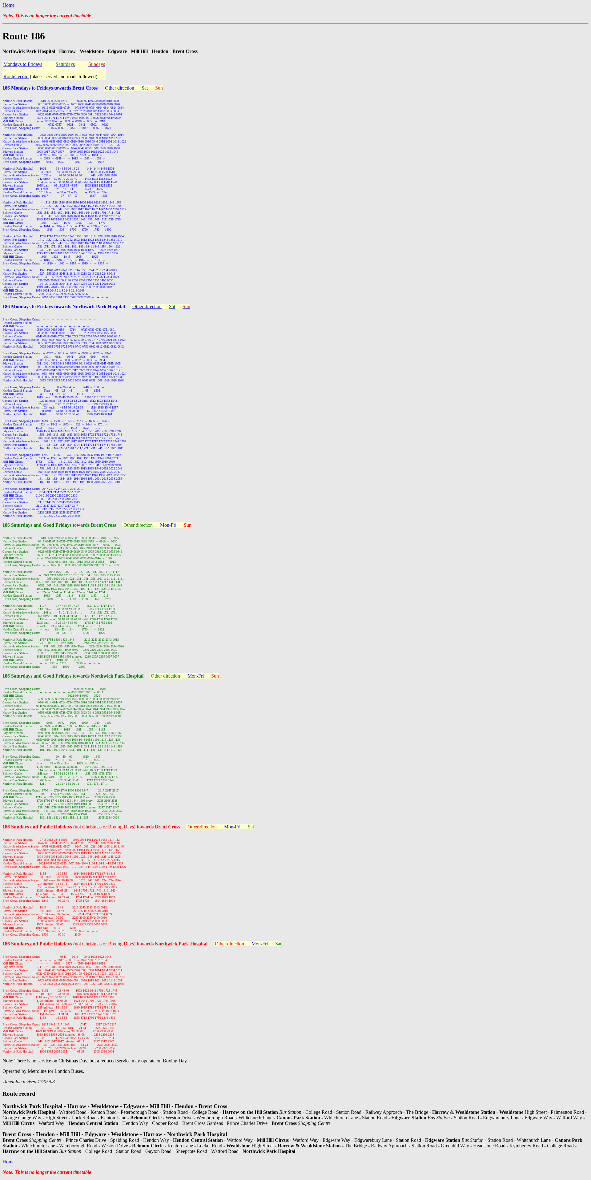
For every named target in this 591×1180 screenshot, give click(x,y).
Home (8, 5)
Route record (16, 76)
